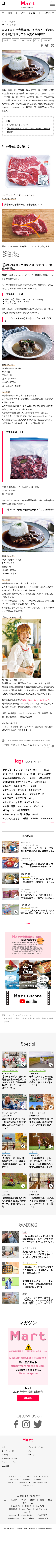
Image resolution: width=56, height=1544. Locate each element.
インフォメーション (41, 1476)
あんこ (8, 786)
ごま (33, 798)
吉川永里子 (42, 782)
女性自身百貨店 (41, 1515)
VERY (24, 1500)
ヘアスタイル (32, 802)
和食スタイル (15, 1506)
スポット (5, 1455)
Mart (50, 1500)
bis (32, 1503)
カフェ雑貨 (45, 774)
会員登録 (26, 1479)
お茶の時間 (10, 806)
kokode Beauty (26, 1515)
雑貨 (10, 13)
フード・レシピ (28, 13)
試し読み (28, 1398)
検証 (34, 778)
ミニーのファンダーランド (32, 806)
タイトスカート (34, 770)
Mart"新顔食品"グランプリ (18, 782)
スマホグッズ (37, 794)
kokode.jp (12, 1515)
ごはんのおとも (12, 818)
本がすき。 (28, 1512)
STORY (32, 1500)
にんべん (8, 794)
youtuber (22, 794)
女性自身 (28, 1506)
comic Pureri (26, 1509)
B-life (35, 818)
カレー (15, 40)
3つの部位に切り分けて (17, 125)
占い (29, 1451)
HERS (42, 1500)
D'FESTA (22, 798)
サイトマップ (28, 1485)
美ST (24, 1503)
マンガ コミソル (41, 1509)
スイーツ (10, 810)
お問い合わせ (14, 1479)
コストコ (6, 40)
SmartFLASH (40, 1506)
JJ (5, 1500)
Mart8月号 (45, 778)
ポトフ (36, 40)
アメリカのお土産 (13, 802)
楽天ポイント (21, 786)
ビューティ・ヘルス (9, 1458)
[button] (2, 13)
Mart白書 (5, 1466)
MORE (28, 923)
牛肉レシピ (46, 40)
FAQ (28, 1476)
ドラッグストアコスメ (15, 790)
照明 (34, 786)
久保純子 (9, 798)
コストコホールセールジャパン (36, 700)
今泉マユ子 (35, 790)
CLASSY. (13, 1500)
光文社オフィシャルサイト (17, 1482)
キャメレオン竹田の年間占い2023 (21, 814)
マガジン (31, 1455)
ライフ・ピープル (9, 1462)
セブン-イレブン (14, 769)
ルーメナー (48, 818)
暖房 (26, 818)
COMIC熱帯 (13, 1509)
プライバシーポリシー (40, 1482)
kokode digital (28, 1518)
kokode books (13, 1518)
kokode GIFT (43, 1518)
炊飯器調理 (24, 810)
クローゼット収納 (26, 774)
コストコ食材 (26, 40)
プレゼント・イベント (36, 1447)
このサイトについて (15, 1476)
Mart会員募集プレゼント (15, 778)
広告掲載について (40, 1479)
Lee (47, 770)
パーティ (9, 774)
